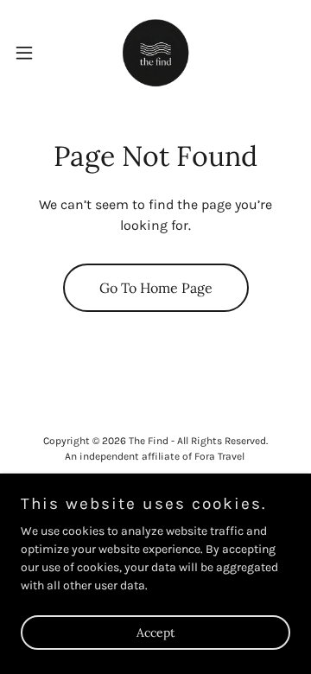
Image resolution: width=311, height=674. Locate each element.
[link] (156, 52)
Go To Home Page (156, 287)
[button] (29, 52)
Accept (155, 632)
